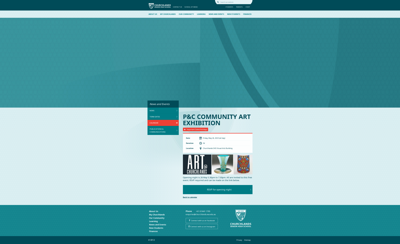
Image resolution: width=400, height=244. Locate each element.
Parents (239, 7)
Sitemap (247, 240)
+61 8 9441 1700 (203, 211)
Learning (201, 14)
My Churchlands (168, 14)
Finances (247, 14)
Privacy (239, 240)
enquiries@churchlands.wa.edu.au (201, 214)
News (152, 110)
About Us (153, 14)
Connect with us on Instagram (202, 226)
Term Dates (155, 117)
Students (229, 7)
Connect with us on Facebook (202, 220)
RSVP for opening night (219, 189)
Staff (248, 7)
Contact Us (177, 7)
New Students (233, 14)
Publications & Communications (158, 130)
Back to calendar (190, 197)
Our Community (186, 14)
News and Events (216, 14)
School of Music (191, 7)
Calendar (154, 123)
